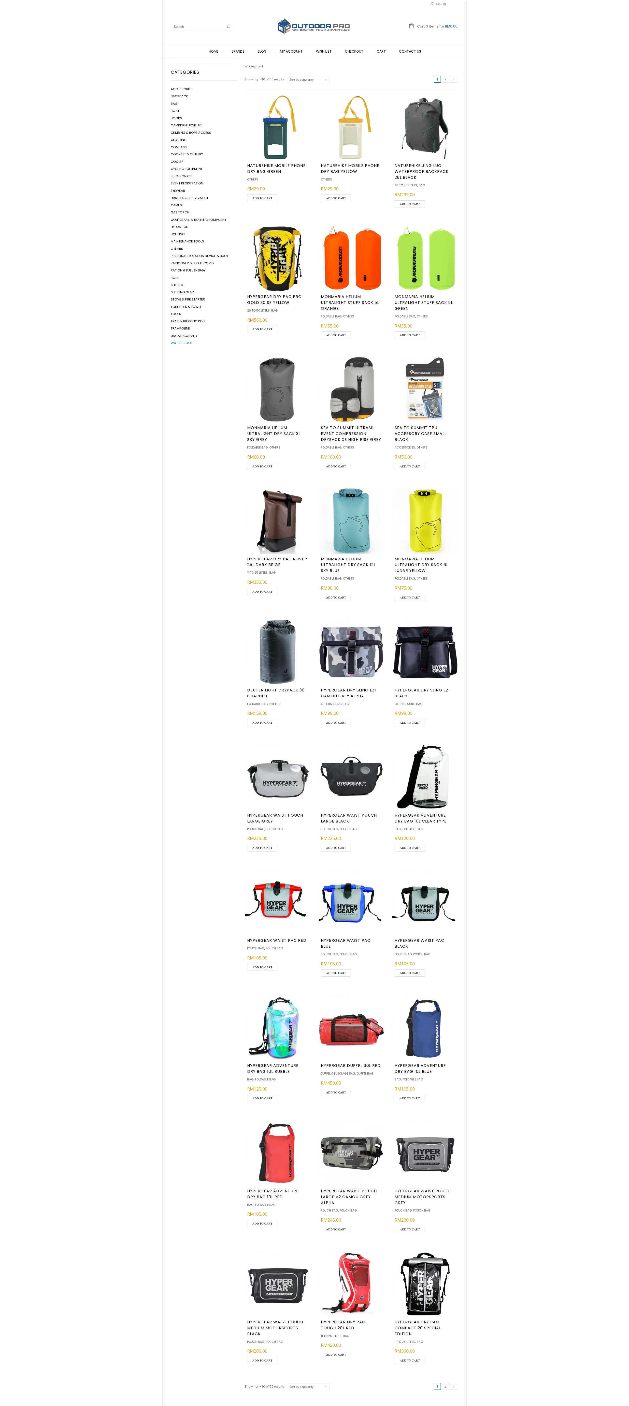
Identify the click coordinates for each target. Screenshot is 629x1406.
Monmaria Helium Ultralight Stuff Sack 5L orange (350, 302)
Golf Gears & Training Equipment (198, 219)
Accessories (182, 89)
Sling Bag (341, 704)
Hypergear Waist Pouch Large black (349, 818)
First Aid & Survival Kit (189, 197)
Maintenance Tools (187, 241)
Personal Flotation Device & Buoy (200, 256)
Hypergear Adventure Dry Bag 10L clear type (421, 818)
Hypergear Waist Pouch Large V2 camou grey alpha (349, 1197)
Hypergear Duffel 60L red (351, 1065)
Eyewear (178, 190)
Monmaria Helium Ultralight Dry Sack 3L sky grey (273, 433)
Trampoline (180, 328)
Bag (174, 103)
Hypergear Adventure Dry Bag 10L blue (420, 1068)
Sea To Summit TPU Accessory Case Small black (420, 433)
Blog (262, 51)
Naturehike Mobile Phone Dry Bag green (276, 168)
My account (291, 51)
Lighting (178, 234)
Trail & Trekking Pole (188, 321)
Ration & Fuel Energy (188, 270)
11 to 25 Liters (257, 572)
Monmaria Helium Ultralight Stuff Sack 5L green (424, 302)
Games (176, 205)
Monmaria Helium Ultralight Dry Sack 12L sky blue (348, 565)
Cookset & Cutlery (187, 154)
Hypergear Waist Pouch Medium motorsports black (275, 1328)
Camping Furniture (186, 125)
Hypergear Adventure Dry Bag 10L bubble (273, 1068)
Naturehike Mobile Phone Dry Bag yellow (350, 168)
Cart (381, 51)
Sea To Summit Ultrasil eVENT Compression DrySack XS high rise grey (351, 433)
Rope (175, 277)
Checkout (354, 51)
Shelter (177, 285)
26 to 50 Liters (406, 185)
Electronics (181, 176)
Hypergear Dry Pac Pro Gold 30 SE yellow (274, 299)
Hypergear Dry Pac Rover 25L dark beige (277, 562)
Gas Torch (180, 212)
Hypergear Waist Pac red (276, 940)
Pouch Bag (255, 829)
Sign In (440, 4)
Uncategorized (184, 335)
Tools (176, 314)
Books (176, 118)
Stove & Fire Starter (188, 299)
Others (177, 248)
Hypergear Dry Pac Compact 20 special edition (418, 1328)
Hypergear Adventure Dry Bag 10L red (273, 1194)
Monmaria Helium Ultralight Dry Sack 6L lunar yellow (421, 565)
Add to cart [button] (262, 198)
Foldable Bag (331, 316)
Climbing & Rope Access (191, 132)
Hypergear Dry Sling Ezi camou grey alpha (348, 693)
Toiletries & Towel (186, 306)
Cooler (177, 161)
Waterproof (181, 343)
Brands (238, 51)
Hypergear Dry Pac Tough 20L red (343, 1325)
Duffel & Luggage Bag (338, 1073)
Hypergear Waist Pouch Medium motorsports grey (423, 1197)
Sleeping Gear (182, 292)
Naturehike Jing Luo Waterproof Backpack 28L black (422, 171)
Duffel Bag (365, 1073)
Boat (175, 110)
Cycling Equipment (186, 168)
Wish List (324, 51)
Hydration (179, 226)
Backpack (179, 96)
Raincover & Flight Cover (192, 263)
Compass (179, 147)
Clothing (178, 139)
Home (213, 51)
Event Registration (187, 183)
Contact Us (410, 51)
